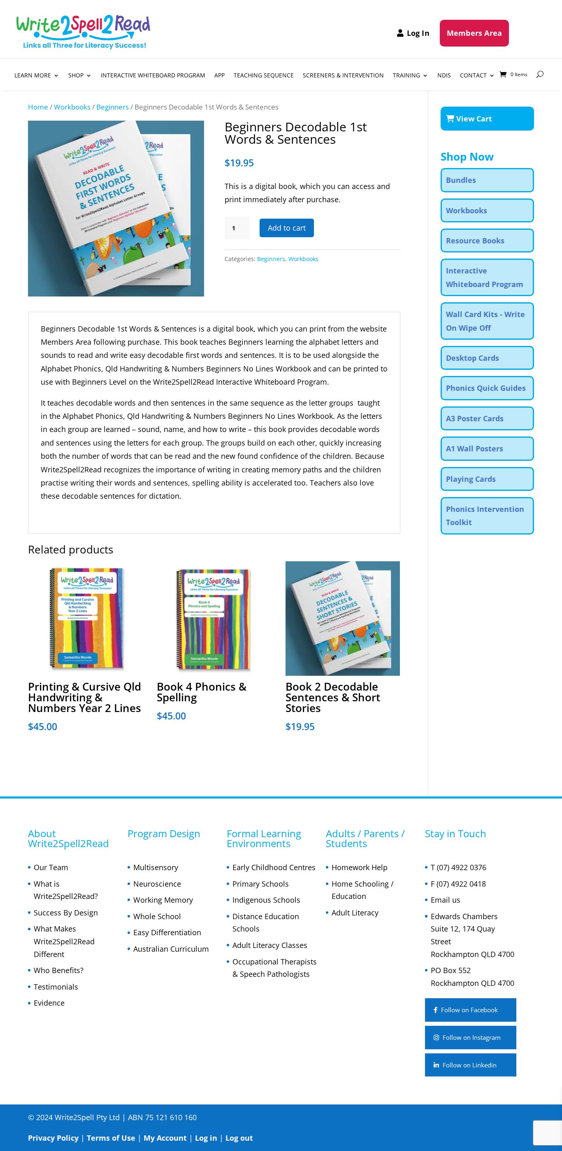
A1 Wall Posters (474, 448)
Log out (239, 1138)
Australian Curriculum (171, 949)
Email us (445, 900)
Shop (76, 75)
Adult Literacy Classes (269, 945)
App (219, 75)
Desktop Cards (472, 358)
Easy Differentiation (167, 932)
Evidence (49, 1003)
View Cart (473, 119)
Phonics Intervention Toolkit (485, 515)
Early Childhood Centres (274, 867)
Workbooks (72, 107)
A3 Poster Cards (475, 418)
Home (38, 107)
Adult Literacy (355, 913)
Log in (206, 1138)
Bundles (461, 180)
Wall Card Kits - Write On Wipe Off (485, 320)
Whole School (157, 916)
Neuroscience (157, 884)
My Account (165, 1138)
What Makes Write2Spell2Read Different (64, 941)
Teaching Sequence (264, 75)
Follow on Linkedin (469, 1065)
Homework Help (360, 867)
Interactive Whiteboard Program (153, 75)
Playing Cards (471, 479)
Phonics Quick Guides (486, 388)
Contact (473, 75)
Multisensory (155, 867)
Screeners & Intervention (343, 75)
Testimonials (56, 987)
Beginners (112, 107)
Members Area (474, 33)
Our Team (51, 867)
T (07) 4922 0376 (458, 867)
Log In (418, 33)
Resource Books (475, 240)
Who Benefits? (59, 970)
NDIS (444, 75)
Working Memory (163, 900)
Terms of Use (111, 1138)
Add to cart (287, 228)
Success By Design (66, 913)
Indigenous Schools (266, 900)
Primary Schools (260, 884)
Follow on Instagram (471, 1037)
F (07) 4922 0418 (458, 884)
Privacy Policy (53, 1138)
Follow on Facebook (468, 1010)
